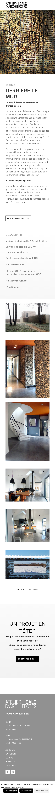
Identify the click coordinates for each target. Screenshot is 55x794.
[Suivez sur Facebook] (8, 772)
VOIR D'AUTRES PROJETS (18, 218)
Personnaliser (41, 790)
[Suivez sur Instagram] (13, 772)
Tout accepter (11, 790)
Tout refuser (26, 790)
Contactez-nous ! (27, 659)
